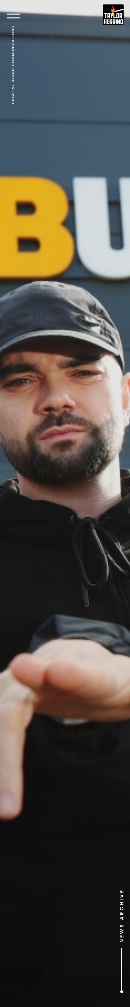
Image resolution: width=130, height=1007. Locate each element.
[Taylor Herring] (113, 14)
